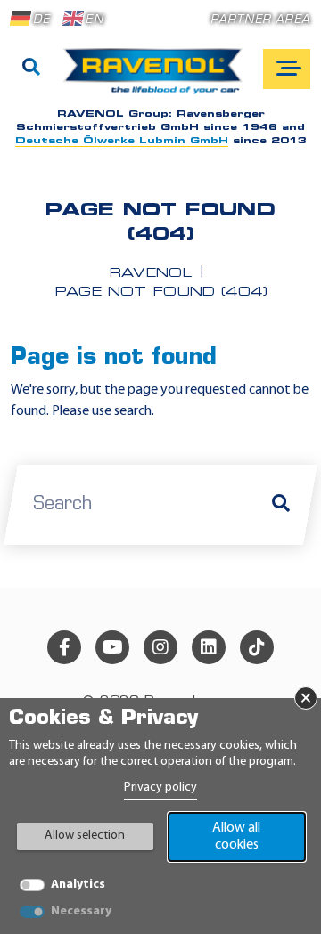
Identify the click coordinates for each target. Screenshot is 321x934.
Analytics (78, 884)
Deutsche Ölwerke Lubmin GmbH (121, 141)
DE (41, 20)
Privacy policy (160, 787)
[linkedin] (209, 647)
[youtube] (112, 647)
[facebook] (64, 647)
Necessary (81, 911)
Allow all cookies (236, 836)
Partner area (260, 20)
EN (94, 20)
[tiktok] (257, 647)
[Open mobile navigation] (286, 69)
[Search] (31, 68)
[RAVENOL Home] (157, 78)
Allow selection (85, 835)
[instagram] (160, 647)
